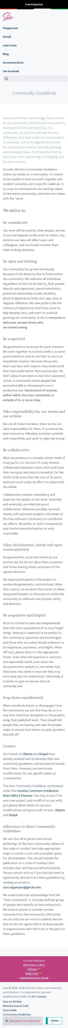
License (39, 996)
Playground (10, 28)
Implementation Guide (34, 978)
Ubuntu (27, 754)
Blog (6, 54)
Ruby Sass (32, 973)
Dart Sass (29, 965)
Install (7, 36)
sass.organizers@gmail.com (22, 887)
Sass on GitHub (12, 1001)
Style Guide (10, 1010)
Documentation (13, 62)
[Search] (35, 78)
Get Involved (11, 71)
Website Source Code (16, 1006)
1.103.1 (40, 965)
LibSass (32, 969)
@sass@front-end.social (24, 1021)
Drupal (43, 754)
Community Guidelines (17, 1014)
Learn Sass (10, 45)
